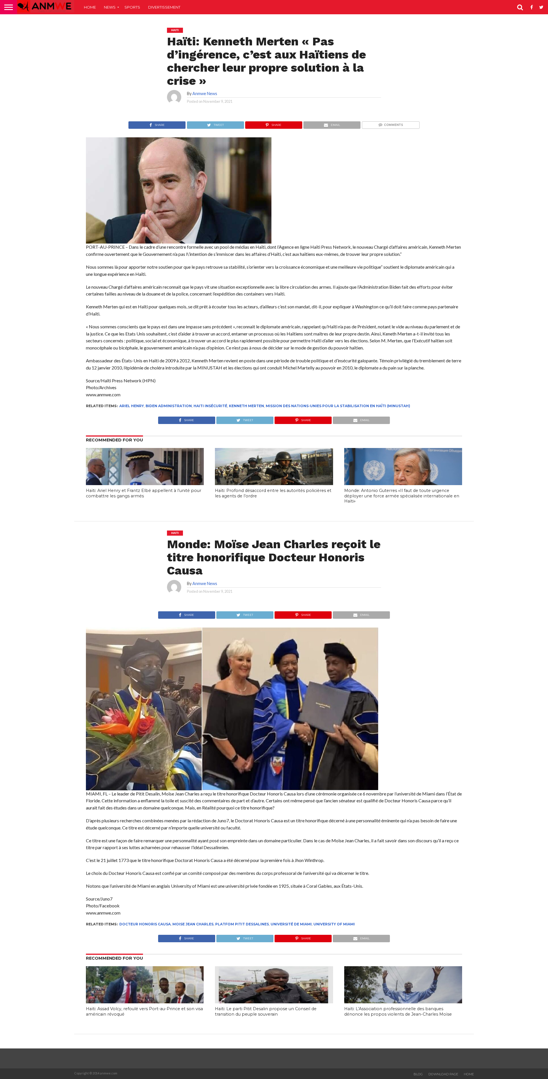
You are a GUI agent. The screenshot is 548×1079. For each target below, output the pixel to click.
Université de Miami (291, 924)
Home (90, 7)
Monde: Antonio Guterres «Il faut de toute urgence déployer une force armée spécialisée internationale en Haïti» (401, 496)
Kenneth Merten (246, 406)
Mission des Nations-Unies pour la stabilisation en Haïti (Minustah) (338, 406)
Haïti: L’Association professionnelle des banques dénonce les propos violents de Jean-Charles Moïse (398, 1011)
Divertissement (164, 7)
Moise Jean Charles (192, 924)
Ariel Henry (131, 406)
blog (418, 1074)
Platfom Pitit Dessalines (242, 924)
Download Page (443, 1074)
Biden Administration (169, 406)
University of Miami (334, 924)
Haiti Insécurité (210, 406)
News (110, 7)
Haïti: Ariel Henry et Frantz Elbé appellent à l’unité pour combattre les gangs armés (143, 493)
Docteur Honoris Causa (145, 924)
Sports (132, 7)
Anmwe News (204, 93)
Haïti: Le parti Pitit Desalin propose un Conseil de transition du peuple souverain (266, 1011)
